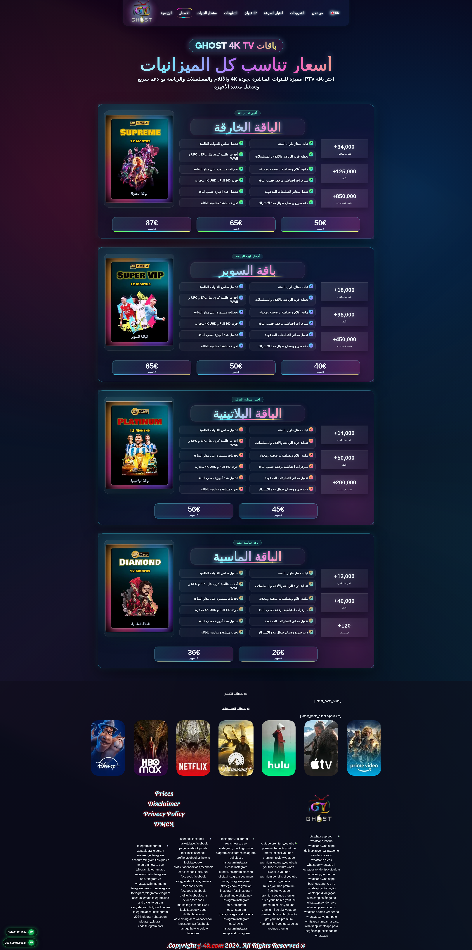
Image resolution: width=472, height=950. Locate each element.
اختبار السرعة (273, 13)
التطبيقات (230, 13)
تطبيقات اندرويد (236, 25)
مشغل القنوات (207, 13)
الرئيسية (166, 13)
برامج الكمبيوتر (236, 39)
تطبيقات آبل (238, 32)
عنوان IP (251, 13)
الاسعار (184, 13)
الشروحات (297, 13)
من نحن (317, 13)
